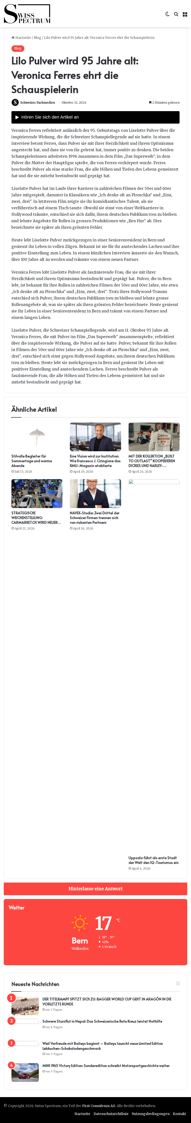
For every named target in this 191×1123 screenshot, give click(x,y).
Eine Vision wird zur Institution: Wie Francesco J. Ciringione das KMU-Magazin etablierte (95, 461)
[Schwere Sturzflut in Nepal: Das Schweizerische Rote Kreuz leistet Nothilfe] (25, 1028)
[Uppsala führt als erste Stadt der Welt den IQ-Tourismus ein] (154, 666)
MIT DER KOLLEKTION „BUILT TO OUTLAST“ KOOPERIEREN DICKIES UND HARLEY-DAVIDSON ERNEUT (152, 463)
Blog (37, 38)
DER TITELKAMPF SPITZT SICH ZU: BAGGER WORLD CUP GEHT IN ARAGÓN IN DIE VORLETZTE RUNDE (107, 1001)
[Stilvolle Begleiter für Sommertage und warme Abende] (36, 437)
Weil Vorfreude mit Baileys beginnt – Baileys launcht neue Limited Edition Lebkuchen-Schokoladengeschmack (103, 1046)
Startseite (22, 38)
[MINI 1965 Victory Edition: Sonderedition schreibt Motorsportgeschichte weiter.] (25, 1072)
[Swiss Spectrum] (27, 13)
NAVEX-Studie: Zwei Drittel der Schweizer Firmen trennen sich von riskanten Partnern (94, 518)
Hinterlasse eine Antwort (96, 889)
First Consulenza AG (98, 1106)
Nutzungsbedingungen (151, 1114)
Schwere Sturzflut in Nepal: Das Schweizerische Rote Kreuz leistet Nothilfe (102, 1021)
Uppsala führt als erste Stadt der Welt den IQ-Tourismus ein (154, 860)
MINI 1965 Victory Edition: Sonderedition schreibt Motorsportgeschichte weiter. (106, 1065)
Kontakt (179, 1114)
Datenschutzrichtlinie (111, 1114)
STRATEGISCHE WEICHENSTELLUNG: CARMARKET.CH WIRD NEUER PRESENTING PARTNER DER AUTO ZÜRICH (34, 522)
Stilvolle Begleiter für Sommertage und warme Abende (31, 461)
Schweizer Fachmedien (37, 102)
